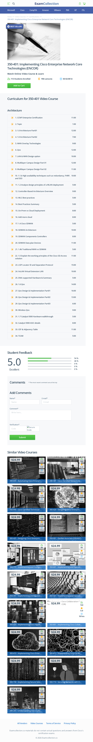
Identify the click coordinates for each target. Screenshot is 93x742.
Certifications (34, 17)
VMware (57, 10)
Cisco (22, 10)
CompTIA (33, 10)
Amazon (45, 10)
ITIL (83, 10)
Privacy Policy (70, 723)
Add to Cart (19, 85)
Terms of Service (53, 723)
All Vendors (22, 723)
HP (75, 10)
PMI (67, 10)
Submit (22, 437)
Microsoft (11, 10)
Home (9, 17)
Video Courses (20, 17)
